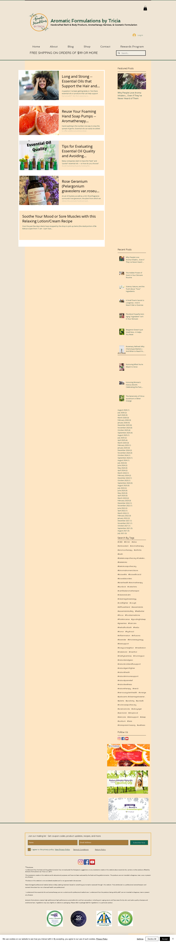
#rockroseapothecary (127, 705)
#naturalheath (124, 672)
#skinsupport (133, 717)
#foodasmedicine (132, 615)
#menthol (133, 652)
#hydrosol (129, 631)
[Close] (172, 939)
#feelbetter (139, 611)
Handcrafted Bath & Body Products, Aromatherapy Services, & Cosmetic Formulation (94, 25)
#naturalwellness (125, 684)
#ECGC (127, 542)
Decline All (152, 939)
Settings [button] (140, 939)
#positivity (130, 701)
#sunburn (122, 721)
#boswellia (122, 574)
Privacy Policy (101, 939)
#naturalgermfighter (126, 668)
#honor (121, 631)
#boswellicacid (134, 574)
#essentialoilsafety (125, 611)
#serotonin (122, 713)
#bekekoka (122, 562)
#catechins (132, 586)
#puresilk (140, 701)
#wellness (141, 725)
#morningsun (138, 656)
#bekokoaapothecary (127, 566)
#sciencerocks (124, 709)
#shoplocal (133, 713)
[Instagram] (119, 738)
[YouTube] (126, 738)
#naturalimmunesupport (128, 676)
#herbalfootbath (125, 627)
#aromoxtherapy (125, 550)
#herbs (136, 627)
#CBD (120, 542)
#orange (142, 692)
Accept (165, 939)
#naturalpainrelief (125, 680)
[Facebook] (86, 862)
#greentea (122, 623)
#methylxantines (125, 656)
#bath (120, 554)
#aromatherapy (137, 546)
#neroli (135, 688)
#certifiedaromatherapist (128, 591)
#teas (129, 721)
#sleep (143, 717)
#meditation (140, 648)
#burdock (122, 586)
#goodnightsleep (138, 619)
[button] (145, 8)
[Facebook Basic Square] (122, 738)
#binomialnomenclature (128, 570)
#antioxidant (123, 546)
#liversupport (123, 643)
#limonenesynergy (135, 639)
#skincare (122, 717)
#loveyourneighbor (126, 648)
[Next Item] (142, 81)
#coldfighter (123, 603)
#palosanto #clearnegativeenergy (132, 696)
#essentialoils (137, 607)
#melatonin (122, 652)
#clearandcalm (124, 595)
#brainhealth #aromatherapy (130, 582)
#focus (120, 615)
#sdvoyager (136, 709)
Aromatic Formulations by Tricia (85, 20)
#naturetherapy (124, 688)
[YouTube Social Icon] (92, 862)
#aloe (134, 542)
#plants (121, 701)
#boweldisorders (125, 578)
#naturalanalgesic (125, 660)
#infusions (136, 635)
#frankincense (124, 619)
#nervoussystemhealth (127, 692)
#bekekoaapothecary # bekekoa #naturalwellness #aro (132, 558)
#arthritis (137, 550)
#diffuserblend (124, 607)
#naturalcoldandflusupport (129, 664)
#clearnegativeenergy (127, 599)
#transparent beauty (126, 725)
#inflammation (124, 635)
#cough (133, 603)
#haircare (132, 623)
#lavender (122, 639)
